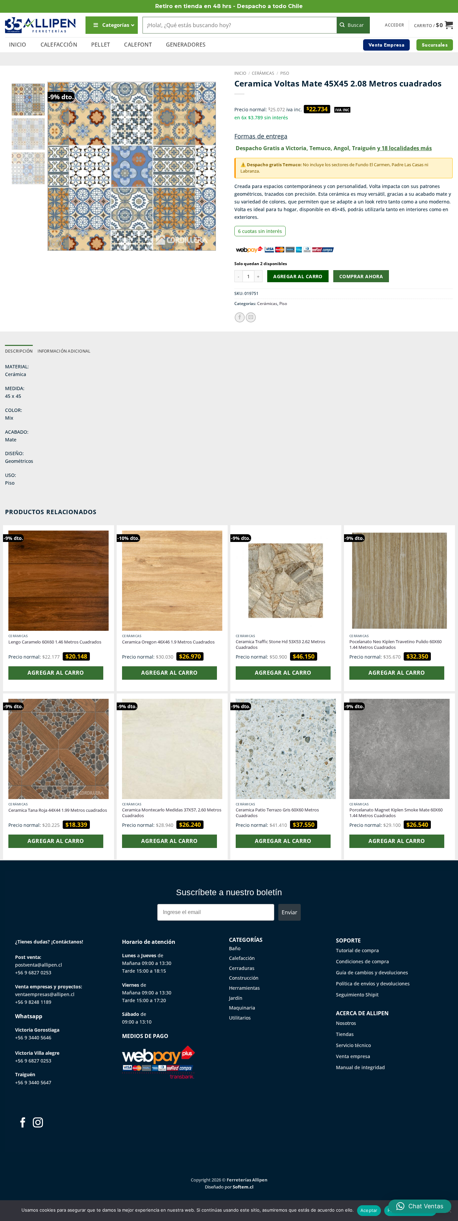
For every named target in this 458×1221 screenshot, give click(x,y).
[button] (394, 25)
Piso (284, 73)
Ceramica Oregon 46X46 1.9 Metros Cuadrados (168, 642)
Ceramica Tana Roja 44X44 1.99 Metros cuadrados (57, 810)
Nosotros (346, 1023)
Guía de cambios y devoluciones (372, 972)
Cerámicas (263, 73)
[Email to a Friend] (251, 317)
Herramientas (244, 988)
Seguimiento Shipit (357, 994)
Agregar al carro (298, 276)
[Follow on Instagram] (38, 1123)
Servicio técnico (353, 1045)
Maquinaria (242, 1007)
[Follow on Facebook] (23, 1123)
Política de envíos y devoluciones (373, 983)
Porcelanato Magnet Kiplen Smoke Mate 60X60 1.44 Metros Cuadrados (396, 812)
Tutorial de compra (357, 950)
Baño (234, 948)
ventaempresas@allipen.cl (44, 994)
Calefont (138, 44)
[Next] (204, 166)
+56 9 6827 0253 (33, 972)
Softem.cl (243, 1187)
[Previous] (59, 166)
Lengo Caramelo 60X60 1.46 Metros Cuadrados (54, 642)
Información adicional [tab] (64, 351)
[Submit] (353, 25)
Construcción (244, 978)
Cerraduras (241, 968)
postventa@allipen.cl (38, 965)
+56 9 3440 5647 (33, 1082)
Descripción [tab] (19, 351)
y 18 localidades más (404, 148)
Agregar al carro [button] (55, 672)
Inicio (17, 44)
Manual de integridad (360, 1067)
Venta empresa (353, 1056)
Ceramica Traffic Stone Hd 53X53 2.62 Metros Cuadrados (280, 644)
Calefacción (59, 44)
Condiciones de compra (362, 961)
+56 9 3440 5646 (33, 1037)
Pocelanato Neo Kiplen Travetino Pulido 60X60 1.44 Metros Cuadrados (395, 644)
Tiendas (345, 1034)
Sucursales (435, 45)
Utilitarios (240, 1018)
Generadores (186, 44)
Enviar (289, 912)
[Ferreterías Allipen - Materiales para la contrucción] (40, 25)
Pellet (100, 44)
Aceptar (369, 1210)
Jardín (235, 998)
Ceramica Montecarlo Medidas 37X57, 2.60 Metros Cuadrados (171, 812)
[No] (449, 1212)
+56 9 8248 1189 (33, 1002)
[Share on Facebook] (240, 317)
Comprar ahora (361, 276)
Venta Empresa (386, 45)
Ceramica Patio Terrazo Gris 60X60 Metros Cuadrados (277, 812)
